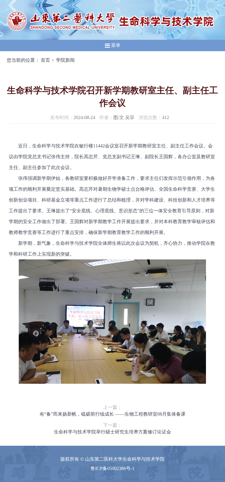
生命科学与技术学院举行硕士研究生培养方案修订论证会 (112, 431)
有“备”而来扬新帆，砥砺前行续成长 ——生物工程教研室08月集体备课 (112, 414)
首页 (45, 60)
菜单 (115, 45)
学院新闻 (65, 60)
